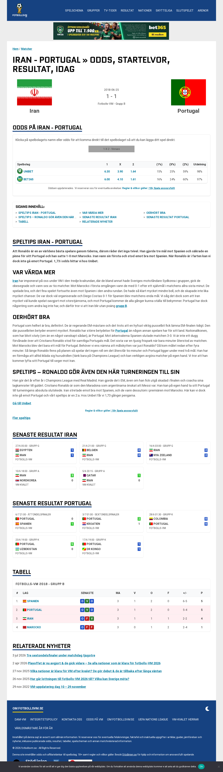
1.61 (133, 179)
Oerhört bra (156, 212)
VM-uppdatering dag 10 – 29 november (58, 687)
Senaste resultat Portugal (167, 217)
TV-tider (110, 10)
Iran (15, 281)
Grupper (93, 10)
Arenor (203, 10)
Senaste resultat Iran (99, 217)
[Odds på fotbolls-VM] (111, 31)
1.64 (133, 171)
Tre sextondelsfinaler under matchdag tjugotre (60, 655)
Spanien (33, 601)
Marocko (34, 627)
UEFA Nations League (153, 719)
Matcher (26, 49)
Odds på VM (94, 719)
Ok (201, 766)
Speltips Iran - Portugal (37, 212)
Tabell (23, 221)
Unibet (28, 171)
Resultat (127, 10)
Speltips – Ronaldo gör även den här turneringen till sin (61, 217)
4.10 (120, 179)
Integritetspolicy (43, 719)
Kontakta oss (72, 719)
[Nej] (218, 766)
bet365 (28, 179)
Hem (15, 49)
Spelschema (74, 10)
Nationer (145, 10)
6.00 (107, 179)
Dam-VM (20, 719)
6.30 (107, 171)
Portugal (121, 330)
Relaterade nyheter (97, 221)
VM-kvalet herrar (185, 719)
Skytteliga (164, 10)
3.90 (120, 171)
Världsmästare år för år (34, 728)
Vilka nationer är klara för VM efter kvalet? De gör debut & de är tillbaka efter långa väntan (96, 671)
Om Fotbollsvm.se (120, 719)
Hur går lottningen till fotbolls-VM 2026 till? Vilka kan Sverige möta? (79, 679)
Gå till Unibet (22, 403)
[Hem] (20, 10)
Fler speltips (21, 418)
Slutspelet (185, 10)
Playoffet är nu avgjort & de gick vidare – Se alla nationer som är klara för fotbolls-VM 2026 (94, 663)
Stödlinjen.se (129, 754)
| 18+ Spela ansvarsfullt (161, 188)
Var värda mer (92, 212)
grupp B (121, 306)
